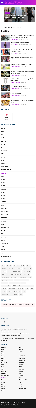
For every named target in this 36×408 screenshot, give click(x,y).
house (26, 280)
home (21, 280)
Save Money (20, 288)
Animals (3, 128)
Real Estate (5, 227)
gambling (4, 280)
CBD (2, 160)
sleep (27, 288)
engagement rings (7, 277)
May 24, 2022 (22, 61)
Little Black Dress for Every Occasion (19, 42)
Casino (3, 157)
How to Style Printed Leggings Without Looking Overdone (15, 16)
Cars (2, 154)
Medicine (4, 218)
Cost (24, 271)
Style (3, 240)
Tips (2, 246)
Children (4, 163)
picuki (11, 404)
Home (2, 27)
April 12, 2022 (25, 104)
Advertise (16, 402)
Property (4, 288)
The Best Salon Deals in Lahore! (18, 86)
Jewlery (3, 202)
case (29, 268)
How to (3, 198)
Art (2, 134)
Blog (2, 147)
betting (28, 265)
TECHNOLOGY (5, 243)
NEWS (3, 224)
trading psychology (7, 294)
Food (2, 176)
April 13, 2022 (25, 95)
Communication (16, 271)
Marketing (4, 214)
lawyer (23, 283)
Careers (23, 402)
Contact (9, 402)
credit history (5, 274)
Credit (28, 271)
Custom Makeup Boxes (16, 93)
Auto (3, 138)
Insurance (4, 283)
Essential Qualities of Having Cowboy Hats (21, 64)
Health (3, 189)
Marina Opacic (15, 44)
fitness (29, 277)
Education (4, 166)
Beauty (3, 141)
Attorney (15, 265)
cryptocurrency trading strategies (20, 274)
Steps (32, 288)
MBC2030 (14, 285)
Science (3, 230)
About (2, 402)
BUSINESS (4, 150)
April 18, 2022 (25, 66)
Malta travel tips (6, 285)
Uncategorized (6, 256)
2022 (3, 265)
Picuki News (13, 2)
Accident (9, 265)
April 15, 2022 (25, 88)
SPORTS (3, 237)
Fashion (19, 27)
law (19, 283)
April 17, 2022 (25, 82)
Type (2, 253)
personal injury (29, 285)
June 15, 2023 (23, 39)
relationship (12, 288)
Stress (3, 291)
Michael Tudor (15, 39)
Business (10, 268)
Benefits (22, 265)
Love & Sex (4, 211)
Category (7, 27)
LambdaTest (13, 283)
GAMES (3, 179)
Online (21, 285)
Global (3, 182)
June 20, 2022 (23, 53)
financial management (20, 277)
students (10, 291)
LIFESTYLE (13, 27)
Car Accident (18, 268)
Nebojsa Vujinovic (16, 66)
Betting (3, 144)
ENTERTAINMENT (6, 170)
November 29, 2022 (24, 44)
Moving (3, 221)
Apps (2, 131)
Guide (3, 186)
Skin (2, 234)
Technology (17, 291)
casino (4, 271)
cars (25, 268)
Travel (3, 250)
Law (2, 205)
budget (4, 268)
